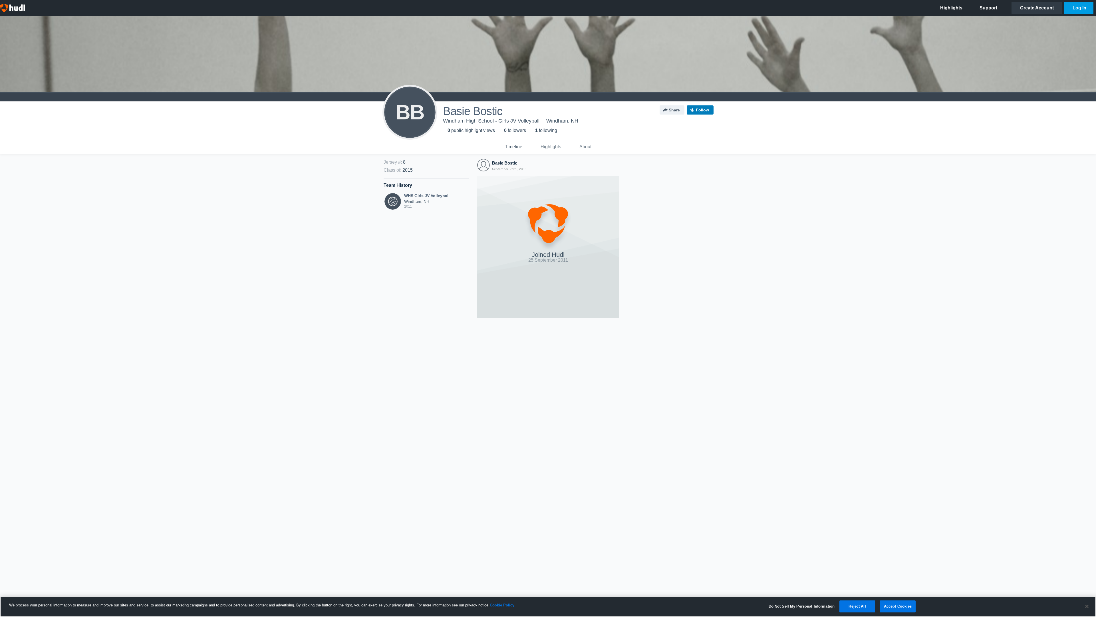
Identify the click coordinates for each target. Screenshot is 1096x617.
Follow (702, 110)
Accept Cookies (898, 606)
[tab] (513, 147)
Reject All (857, 606)
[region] (548, 607)
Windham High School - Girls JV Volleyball (491, 121)
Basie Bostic (504, 163)
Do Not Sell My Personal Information (802, 606)
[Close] (1087, 606)
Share (674, 110)
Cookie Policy (502, 605)
